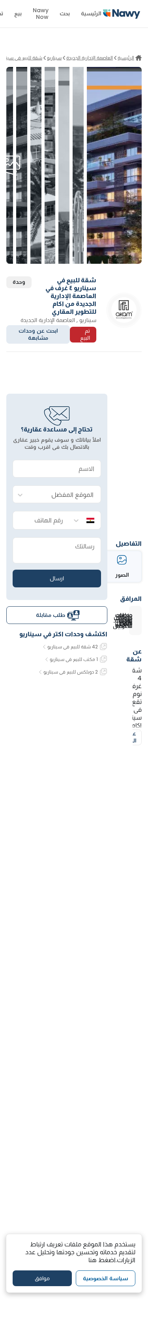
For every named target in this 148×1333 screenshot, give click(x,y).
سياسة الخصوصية (105, 1278)
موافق (42, 1278)
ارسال (57, 578)
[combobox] (64, 495)
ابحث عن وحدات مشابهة (38, 334)
